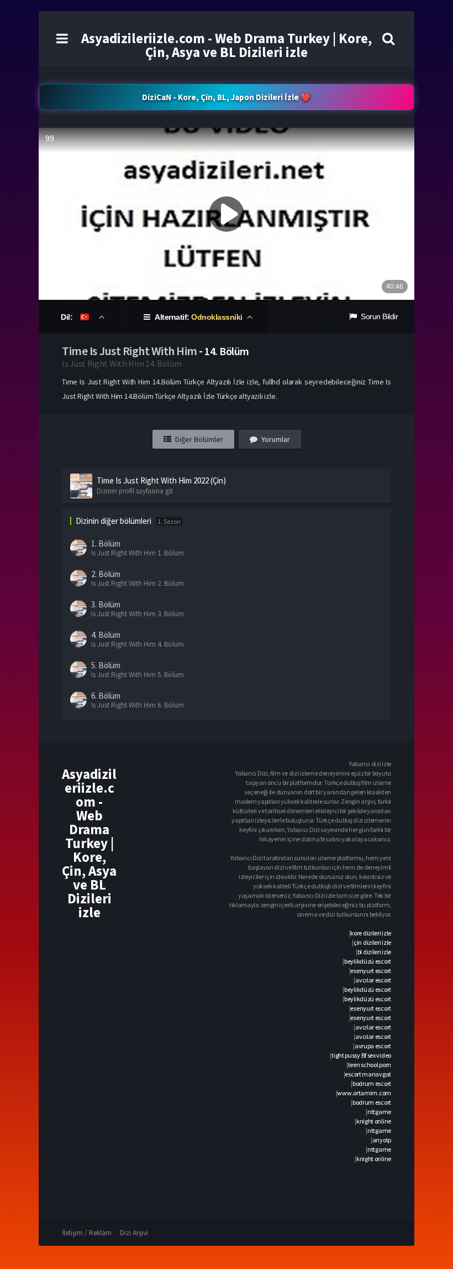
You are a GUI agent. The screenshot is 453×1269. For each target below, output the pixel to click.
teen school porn (369, 1064)
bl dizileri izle (374, 952)
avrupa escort (373, 1046)
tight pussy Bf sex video (361, 1055)
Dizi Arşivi (134, 1232)
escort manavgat (368, 1074)
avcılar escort (373, 980)
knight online (373, 1121)
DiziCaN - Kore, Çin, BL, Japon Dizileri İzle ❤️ (226, 97)
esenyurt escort (370, 970)
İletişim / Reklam (87, 1232)
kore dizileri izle (370, 933)
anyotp (381, 1140)
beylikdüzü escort (367, 961)
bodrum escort (371, 1083)
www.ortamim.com (364, 1093)
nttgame (379, 1111)
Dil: (68, 317)
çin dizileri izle (372, 942)
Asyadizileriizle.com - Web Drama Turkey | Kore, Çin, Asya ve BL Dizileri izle (226, 45)
